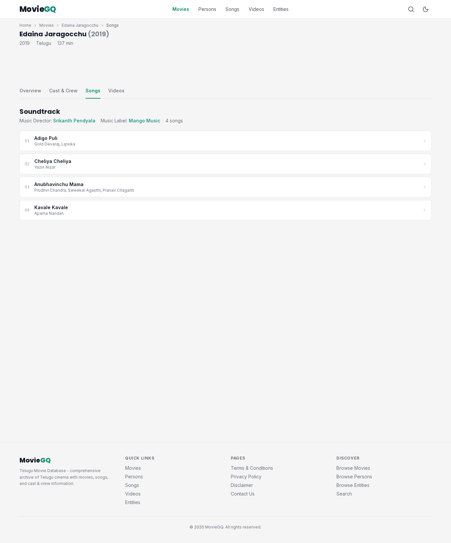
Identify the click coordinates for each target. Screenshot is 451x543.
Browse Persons (354, 476)
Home (25, 25)
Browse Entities (352, 485)
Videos (256, 9)
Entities (281, 9)
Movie (37, 9)
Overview (30, 90)
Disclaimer (242, 485)
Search (344, 493)
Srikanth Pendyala (74, 120)
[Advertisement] (225, 65)
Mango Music (144, 120)
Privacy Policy (246, 476)
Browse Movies (353, 468)
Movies (180, 9)
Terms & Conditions (252, 468)
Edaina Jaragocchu (80, 25)
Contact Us (243, 493)
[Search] (411, 9)
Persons (207, 9)
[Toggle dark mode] (426, 9)
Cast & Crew (63, 90)
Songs (232, 9)
